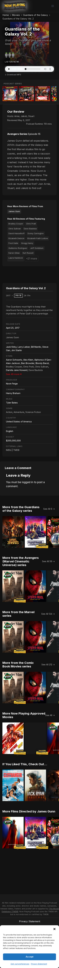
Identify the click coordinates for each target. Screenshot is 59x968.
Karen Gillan (14, 253)
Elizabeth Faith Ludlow (37, 238)
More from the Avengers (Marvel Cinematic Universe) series (20, 561)
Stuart (31, 116)
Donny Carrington (36, 233)
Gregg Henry (27, 243)
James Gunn (14, 211)
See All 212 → (48, 664)
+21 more (31, 258)
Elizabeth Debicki (16, 238)
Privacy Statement (39, 964)
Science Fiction (33, 412)
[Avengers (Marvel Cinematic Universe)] (26, 93)
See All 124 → (48, 614)
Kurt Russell (28, 253)
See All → (50, 715)
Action (9, 412)
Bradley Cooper (15, 224)
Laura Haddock (15, 258)
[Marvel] (42, 93)
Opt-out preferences (20, 964)
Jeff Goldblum (36, 248)
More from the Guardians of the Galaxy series (20, 508)
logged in (27, 482)
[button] (54, 929)
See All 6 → (49, 509)
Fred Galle (13, 243)
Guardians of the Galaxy (35, 15)
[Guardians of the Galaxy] (10, 93)
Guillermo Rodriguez (17, 248)
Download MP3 (14, 74)
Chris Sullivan (14, 229)
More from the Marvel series (18, 613)
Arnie (17, 116)
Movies (16, 15)
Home (5, 15)
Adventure (19, 412)
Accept (29, 956)
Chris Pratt (31, 224)
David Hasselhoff (16, 233)
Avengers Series (17, 133)
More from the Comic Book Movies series (18, 664)
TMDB (16, 450)
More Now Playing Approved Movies (23, 715)
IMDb (8, 450)
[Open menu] (52, 6)
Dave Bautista (30, 229)
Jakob (24, 116)
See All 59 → (48, 561)
